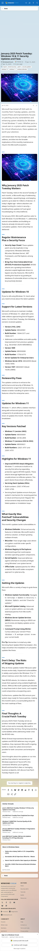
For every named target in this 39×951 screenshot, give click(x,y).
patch (19, 67)
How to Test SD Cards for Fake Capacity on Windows (20, 860)
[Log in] (26, 3)
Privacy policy (24, 931)
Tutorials (23, 892)
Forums (3, 922)
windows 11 (12, 69)
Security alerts (24, 889)
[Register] (30, 3)
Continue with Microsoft (20, 941)
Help (22, 922)
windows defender (22, 69)
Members (3, 928)
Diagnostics (14, 911)
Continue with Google (20, 945)
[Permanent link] (21, 188)
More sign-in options (19, 948)
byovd (5, 67)
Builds (22, 895)
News (22, 886)
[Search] (37, 3)
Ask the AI (4, 931)
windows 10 (5, 69)
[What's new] (33, 3)
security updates (26, 67)
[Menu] (2, 3)
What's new (4, 925)
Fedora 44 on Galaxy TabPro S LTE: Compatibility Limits (19, 852)
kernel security (12, 67)
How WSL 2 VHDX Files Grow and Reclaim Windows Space (20, 865)
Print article (7, 870)
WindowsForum (8, 62)
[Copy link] (36, 105)
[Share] (33, 105)
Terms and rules (25, 928)
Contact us (24, 925)
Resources (23, 898)
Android (5, 911)
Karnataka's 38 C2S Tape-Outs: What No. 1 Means (20, 856)
